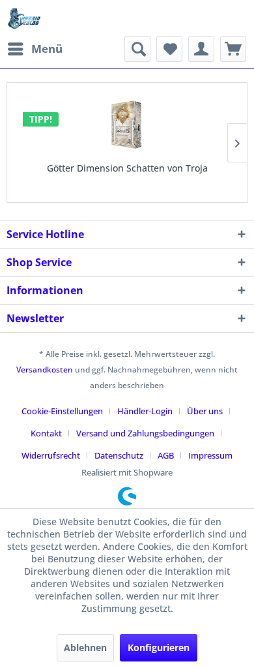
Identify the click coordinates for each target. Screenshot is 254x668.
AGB (166, 455)
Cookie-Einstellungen (62, 411)
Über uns (205, 411)
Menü (47, 48)
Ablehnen (85, 647)
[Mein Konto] (201, 49)
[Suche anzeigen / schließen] (137, 49)
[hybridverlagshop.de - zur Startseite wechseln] (24, 18)
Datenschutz (118, 455)
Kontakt (46, 433)
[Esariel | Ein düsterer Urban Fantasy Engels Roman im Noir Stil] (150, 125)
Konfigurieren (159, 647)
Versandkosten (44, 369)
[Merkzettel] (169, 49)
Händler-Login (145, 411)
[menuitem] (34, 49)
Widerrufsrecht (50, 455)
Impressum (210, 455)
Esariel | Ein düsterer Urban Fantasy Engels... (150, 168)
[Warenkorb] (233, 49)
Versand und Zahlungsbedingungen (145, 433)
